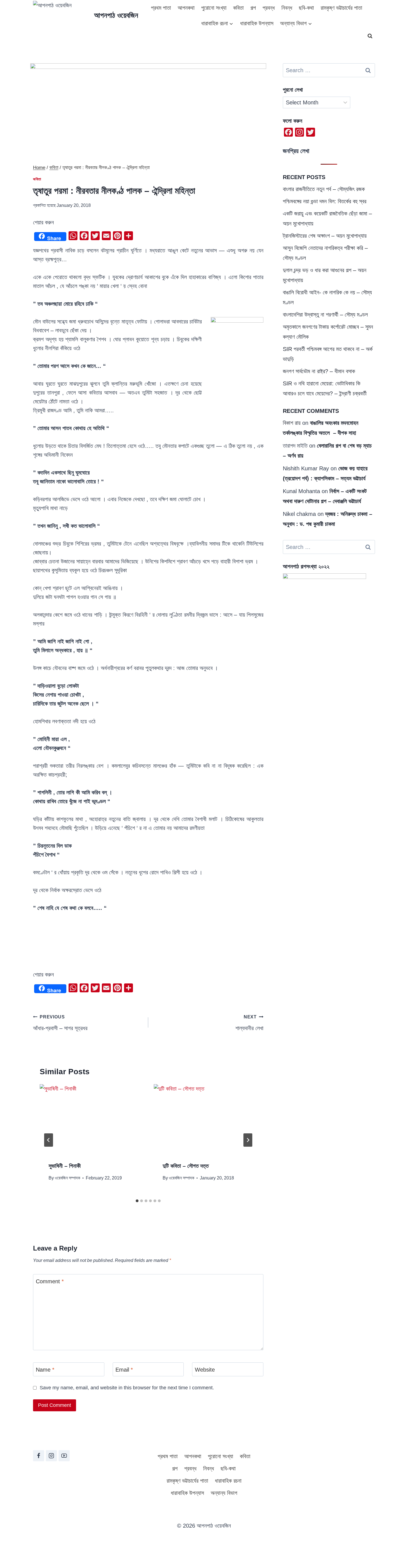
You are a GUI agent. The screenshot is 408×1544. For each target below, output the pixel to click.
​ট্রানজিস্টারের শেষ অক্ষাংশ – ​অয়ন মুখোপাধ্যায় (325, 236)
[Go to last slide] (48, 1140)
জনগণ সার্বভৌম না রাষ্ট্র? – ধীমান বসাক (319, 371)
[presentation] (91, 1118)
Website (205, 1370)
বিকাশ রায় (292, 423)
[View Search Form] (370, 36)
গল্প (253, 8)
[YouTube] (64, 1455)
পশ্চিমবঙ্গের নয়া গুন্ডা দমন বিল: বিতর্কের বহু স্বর (324, 201)
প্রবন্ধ (269, 8)
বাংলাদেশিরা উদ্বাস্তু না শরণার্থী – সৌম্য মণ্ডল (325, 315)
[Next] (247, 1140)
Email (124, 1370)
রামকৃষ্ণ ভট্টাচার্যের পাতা (341, 8)
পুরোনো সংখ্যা (213, 8)
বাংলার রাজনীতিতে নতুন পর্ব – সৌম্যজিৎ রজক (324, 189)
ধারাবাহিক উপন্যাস (256, 23)
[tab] (137, 1200)
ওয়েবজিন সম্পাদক (67, 1178)
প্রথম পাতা (161, 8)
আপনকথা (186, 8)
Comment (50, 1281)
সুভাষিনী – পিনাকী (65, 1166)
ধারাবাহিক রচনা (228, 1481)
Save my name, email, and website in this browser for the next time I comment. (127, 1387)
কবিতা (238, 8)
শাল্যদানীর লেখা (249, 1023)
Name (45, 1370)
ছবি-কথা (306, 8)
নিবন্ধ (286, 8)
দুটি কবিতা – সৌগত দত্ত (186, 1166)
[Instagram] (51, 1455)
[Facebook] (38, 1455)
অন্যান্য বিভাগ (224, 1493)
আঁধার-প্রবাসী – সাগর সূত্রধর (60, 1023)
